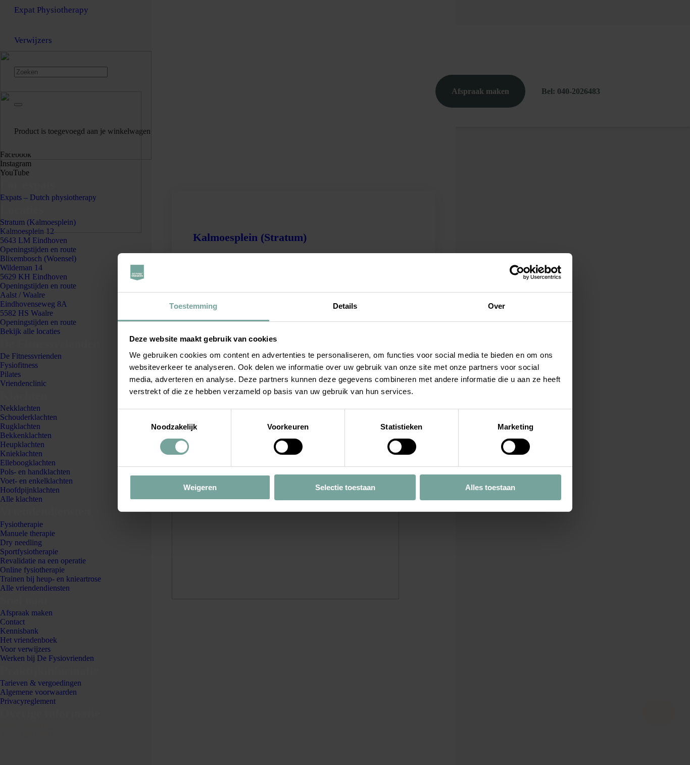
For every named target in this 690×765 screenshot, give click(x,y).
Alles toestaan (490, 487)
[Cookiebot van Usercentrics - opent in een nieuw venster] (517, 272)
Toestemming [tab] (193, 306)
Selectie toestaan (345, 487)
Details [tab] (345, 306)
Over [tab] (496, 306)
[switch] (288, 447)
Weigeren (200, 487)
